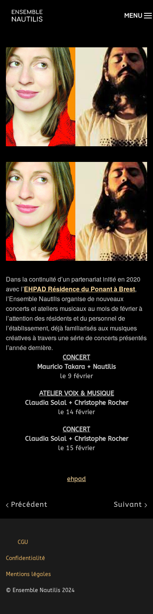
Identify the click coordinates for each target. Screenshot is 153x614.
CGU (23, 542)
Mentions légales (28, 574)
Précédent (28, 504)
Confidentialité (25, 558)
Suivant (129, 504)
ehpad (76, 479)
